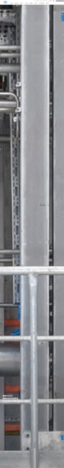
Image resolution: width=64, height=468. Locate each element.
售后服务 (31, 3)
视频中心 (47, 3)
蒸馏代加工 (16, 3)
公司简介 (35, 3)
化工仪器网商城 (41, 3)
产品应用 (26, 3)
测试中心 (21, 3)
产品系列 (11, 3)
